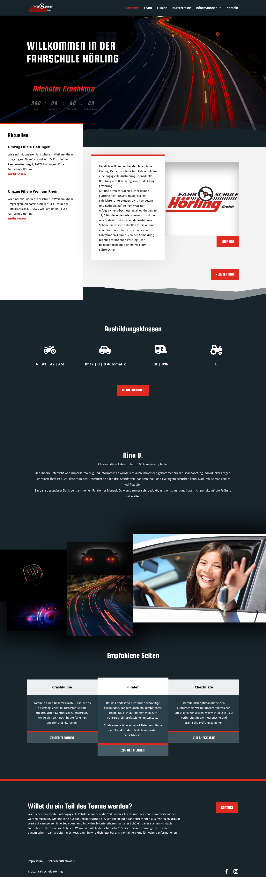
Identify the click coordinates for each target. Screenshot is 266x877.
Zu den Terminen (62, 738)
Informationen (207, 8)
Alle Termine (225, 274)
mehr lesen (17, 174)
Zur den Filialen (132, 750)
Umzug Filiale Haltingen (29, 147)
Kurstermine (181, 8)
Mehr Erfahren (133, 390)
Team (148, 8)
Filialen (162, 8)
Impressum (35, 861)
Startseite (131, 8)
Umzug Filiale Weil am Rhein (33, 191)
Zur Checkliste (204, 738)
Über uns (227, 242)
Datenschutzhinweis (61, 861)
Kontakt (232, 8)
